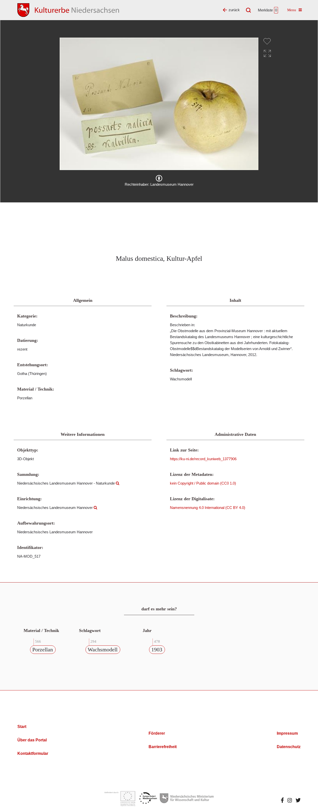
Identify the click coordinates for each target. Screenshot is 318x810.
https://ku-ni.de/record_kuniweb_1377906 (203, 459)
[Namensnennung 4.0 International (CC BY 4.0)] (159, 178)
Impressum (287, 733)
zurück (234, 10)
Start (21, 726)
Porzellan (42, 649)
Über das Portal (32, 740)
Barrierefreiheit (163, 747)
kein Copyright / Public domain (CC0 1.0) (203, 483)
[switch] (267, 41)
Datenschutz (289, 747)
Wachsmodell (103, 649)
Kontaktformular (32, 753)
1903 (156, 649)
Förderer (157, 733)
